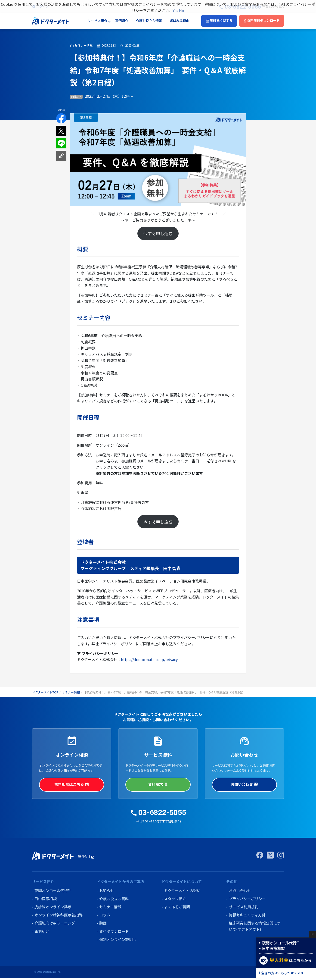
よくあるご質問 (177, 906)
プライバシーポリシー (247, 898)
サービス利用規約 (243, 906)
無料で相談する (220, 20)
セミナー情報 (71, 692)
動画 (103, 923)
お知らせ (106, 890)
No (181, 10)
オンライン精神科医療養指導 (58, 915)
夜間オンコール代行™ (52, 890)
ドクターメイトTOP (45, 692)
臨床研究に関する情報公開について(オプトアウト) (255, 926)
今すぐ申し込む (158, 233)
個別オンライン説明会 (117, 939)
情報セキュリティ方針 (247, 915)
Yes (175, 10)
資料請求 (158, 784)
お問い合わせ (244, 784)
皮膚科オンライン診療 (52, 906)
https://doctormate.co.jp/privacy (149, 659)
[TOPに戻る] (50, 20)
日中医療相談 (45, 898)
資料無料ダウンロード (262, 20)
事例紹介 (121, 21)
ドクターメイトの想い (182, 890)
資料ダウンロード (114, 931)
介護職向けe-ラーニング (54, 923)
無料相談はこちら (71, 784)
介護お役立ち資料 (114, 898)
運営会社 (86, 856)
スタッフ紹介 (175, 898)
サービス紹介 (97, 21)
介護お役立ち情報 (149, 21)
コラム (104, 915)
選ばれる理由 (179, 21)
